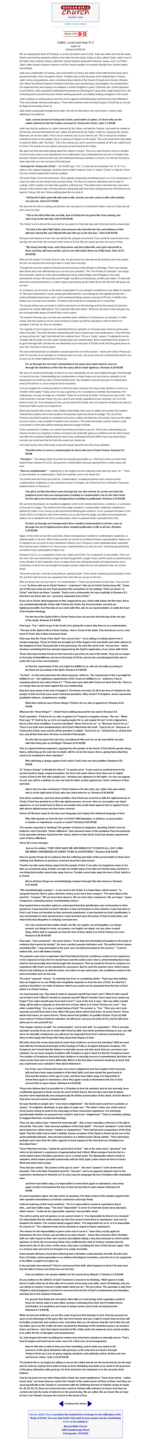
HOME (68, 24)
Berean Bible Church (41, 1414)
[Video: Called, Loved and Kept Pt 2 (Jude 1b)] (85, 35)
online (66, 1421)
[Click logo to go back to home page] (76, 15)
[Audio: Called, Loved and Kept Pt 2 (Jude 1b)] (80, 35)
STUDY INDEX (79, 24)
